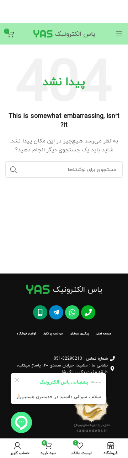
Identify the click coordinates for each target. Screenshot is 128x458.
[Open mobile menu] (119, 34)
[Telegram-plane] (56, 312)
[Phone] (88, 312)
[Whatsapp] (72, 312)
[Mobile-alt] (40, 312)
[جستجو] (13, 169)
